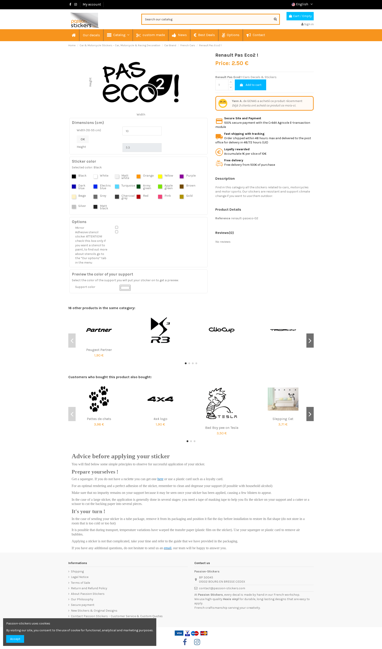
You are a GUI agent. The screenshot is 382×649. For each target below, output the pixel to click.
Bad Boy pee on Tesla (221, 428)
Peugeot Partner (99, 350)
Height (81, 147)
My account (92, 4)
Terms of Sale (80, 583)
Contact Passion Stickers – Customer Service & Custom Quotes (117, 616)
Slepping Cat (283, 419)
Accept (15, 639)
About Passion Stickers (88, 594)
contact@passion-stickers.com (222, 588)
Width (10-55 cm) (89, 130)
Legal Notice (79, 577)
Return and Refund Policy (89, 588)
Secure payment (82, 605)
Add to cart (254, 85)
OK (83, 139)
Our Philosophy (82, 599)
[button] (118, 35)
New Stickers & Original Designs (94, 610)
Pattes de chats (99, 419)
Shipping (77, 571)
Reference (222, 218)
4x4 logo (160, 419)
